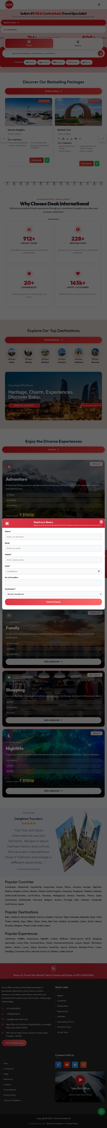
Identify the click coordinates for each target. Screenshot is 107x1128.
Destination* (10, 589)
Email (7, 543)
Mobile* (8, 554)
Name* (8, 531)
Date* (7, 566)
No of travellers (11, 577)
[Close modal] (101, 522)
